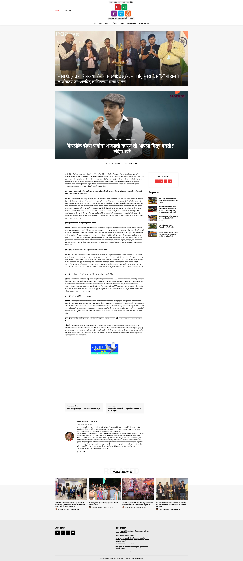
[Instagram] (63, 533)
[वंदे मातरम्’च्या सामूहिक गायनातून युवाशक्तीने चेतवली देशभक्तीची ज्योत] (105, 489)
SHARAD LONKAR (114, 163)
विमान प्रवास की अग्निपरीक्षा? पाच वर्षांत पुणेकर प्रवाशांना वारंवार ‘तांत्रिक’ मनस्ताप (168, 218)
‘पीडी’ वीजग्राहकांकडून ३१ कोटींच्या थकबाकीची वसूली (83, 409)
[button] (68, 11)
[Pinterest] (165, 181)
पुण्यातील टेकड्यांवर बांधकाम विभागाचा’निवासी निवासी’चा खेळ (166, 226)
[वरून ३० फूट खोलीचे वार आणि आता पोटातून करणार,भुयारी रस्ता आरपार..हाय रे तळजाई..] (152, 200)
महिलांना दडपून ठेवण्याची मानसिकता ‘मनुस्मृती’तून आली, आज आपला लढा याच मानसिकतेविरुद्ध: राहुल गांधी (137, 503)
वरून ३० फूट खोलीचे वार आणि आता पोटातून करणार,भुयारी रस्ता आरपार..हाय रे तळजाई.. (168, 200)
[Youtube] (84, 451)
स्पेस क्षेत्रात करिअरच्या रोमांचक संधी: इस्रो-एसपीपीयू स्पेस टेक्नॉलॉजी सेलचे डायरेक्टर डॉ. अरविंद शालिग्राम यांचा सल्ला (171, 504)
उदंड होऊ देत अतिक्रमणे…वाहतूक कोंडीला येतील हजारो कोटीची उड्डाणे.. (125, 410)
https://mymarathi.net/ (84, 424)
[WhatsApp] (170, 181)
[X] (81, 451)
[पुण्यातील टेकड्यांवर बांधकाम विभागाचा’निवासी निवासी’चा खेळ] (152, 226)
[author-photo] (56, 509)
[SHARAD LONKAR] (69, 436)
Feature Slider (114, 139)
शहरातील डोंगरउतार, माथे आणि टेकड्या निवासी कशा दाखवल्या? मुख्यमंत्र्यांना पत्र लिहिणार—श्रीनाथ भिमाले (168, 234)
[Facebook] (77, 451)
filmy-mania (130, 139)
